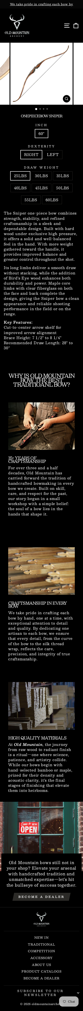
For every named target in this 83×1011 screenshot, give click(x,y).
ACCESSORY (41, 957)
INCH (41, 125)
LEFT (53, 154)
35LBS (62, 176)
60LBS (52, 200)
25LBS (20, 176)
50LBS (62, 188)
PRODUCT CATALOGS (41, 971)
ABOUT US (41, 964)
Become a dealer (41, 896)
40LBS (20, 188)
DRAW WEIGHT (41, 167)
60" (41, 133)
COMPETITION (41, 951)
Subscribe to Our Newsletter (40, 993)
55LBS (31, 200)
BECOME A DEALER (41, 978)
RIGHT (31, 154)
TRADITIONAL (41, 944)
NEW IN (41, 937)
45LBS (41, 188)
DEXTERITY (41, 146)
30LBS (41, 176)
